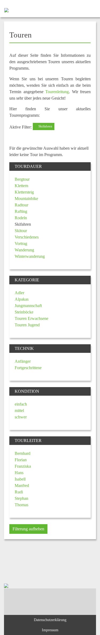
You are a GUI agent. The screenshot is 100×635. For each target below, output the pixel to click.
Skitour (21, 230)
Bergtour (22, 179)
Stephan (21, 498)
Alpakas (22, 299)
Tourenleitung (57, 91)
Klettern (21, 185)
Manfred (22, 485)
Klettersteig (24, 192)
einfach (21, 404)
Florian (21, 460)
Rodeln (21, 218)
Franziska (23, 466)
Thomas (21, 504)
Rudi (19, 492)
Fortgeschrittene (28, 367)
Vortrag (21, 243)
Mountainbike (26, 198)
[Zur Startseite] (4, 9)
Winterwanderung (30, 256)
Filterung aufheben (28, 529)
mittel (19, 410)
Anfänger (23, 361)
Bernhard (22, 453)
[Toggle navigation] (91, 9)
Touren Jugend (27, 325)
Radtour (21, 205)
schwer (21, 417)
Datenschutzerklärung (50, 620)
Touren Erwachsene (31, 318)
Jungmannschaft (28, 305)
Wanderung (24, 250)
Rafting (21, 211)
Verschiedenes (27, 237)
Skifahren (45, 126)
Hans (19, 472)
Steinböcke (24, 312)
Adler (19, 292)
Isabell (20, 479)
